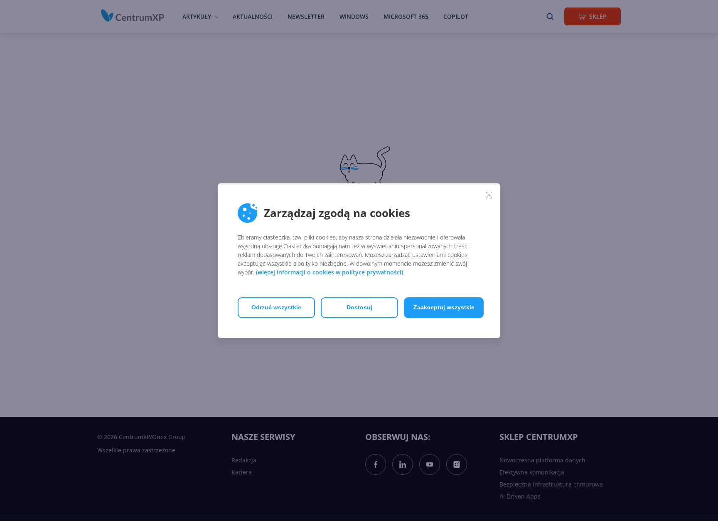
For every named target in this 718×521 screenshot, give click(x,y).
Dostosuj (359, 307)
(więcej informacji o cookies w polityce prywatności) (329, 272)
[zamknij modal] (489, 195)
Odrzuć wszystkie (276, 307)
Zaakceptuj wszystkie (444, 307)
